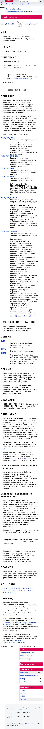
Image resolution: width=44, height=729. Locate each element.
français (23, 693)
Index (8, 4)
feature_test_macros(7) (21, 78)
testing (22, 679)
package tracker (26, 656)
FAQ (28, 4)
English (22, 690)
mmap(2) (27, 458)
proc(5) (5, 448)
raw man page (25, 659)
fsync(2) (13, 316)
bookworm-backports (28, 676)
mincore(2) (17, 460)
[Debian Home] (2, 4)
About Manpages (18, 4)
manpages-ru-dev (19, 11)
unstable (23, 682)
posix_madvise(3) (9, 592)
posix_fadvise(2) (7, 24)
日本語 (22, 696)
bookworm (10, 11)
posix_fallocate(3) (26, 590)
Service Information (13, 9)
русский (23, 699)
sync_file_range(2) (10, 590)
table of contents (27, 664)
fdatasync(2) (27, 316)
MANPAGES (9, 0)
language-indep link (27, 653)
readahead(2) (28, 588)
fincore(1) (7, 588)
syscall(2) (32, 506)
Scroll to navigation (9, 17)
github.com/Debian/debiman (26, 723)
